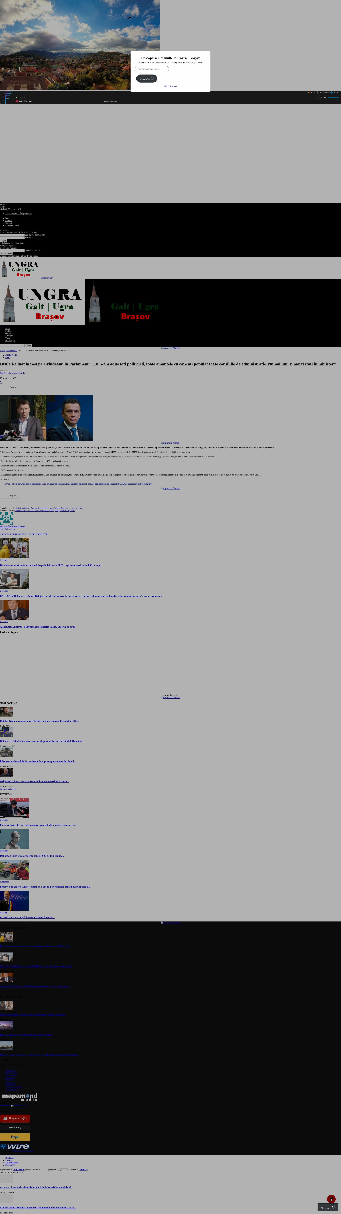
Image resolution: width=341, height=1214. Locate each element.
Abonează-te (145, 79)
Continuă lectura (170, 86)
